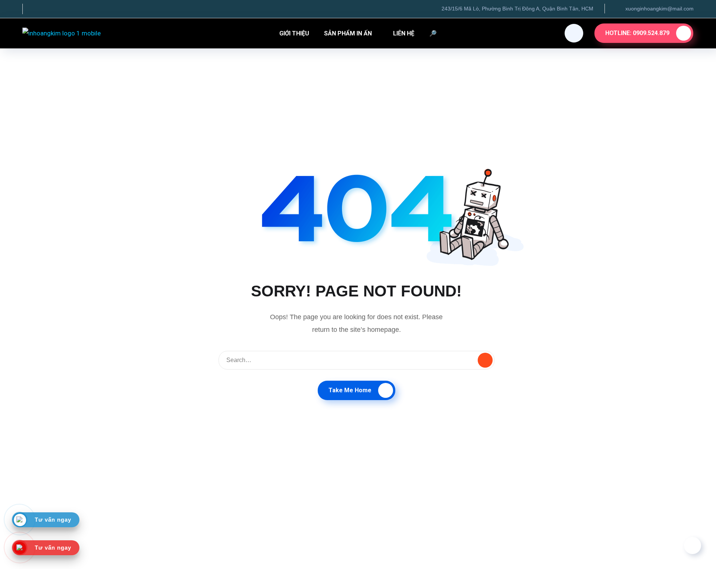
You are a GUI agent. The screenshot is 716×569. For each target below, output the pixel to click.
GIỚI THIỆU (294, 33)
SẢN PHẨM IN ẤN (348, 33)
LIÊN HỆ (403, 33)
